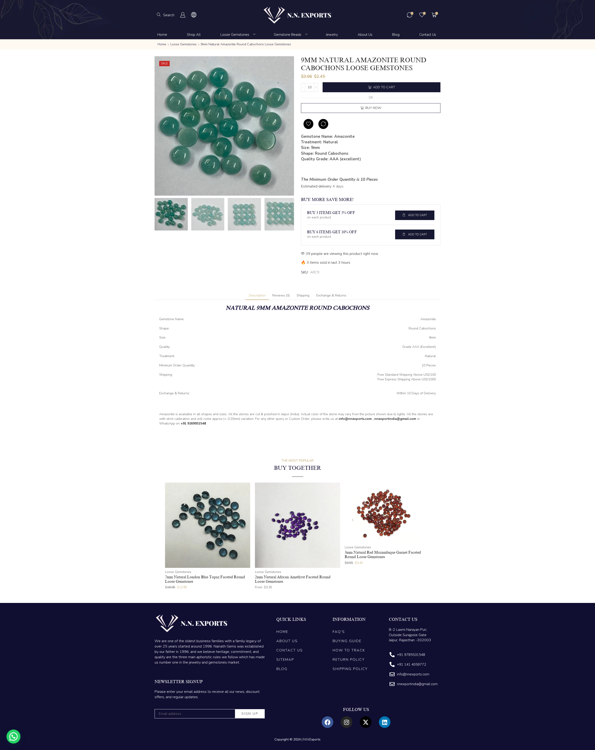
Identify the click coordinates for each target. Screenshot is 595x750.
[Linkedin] (384, 722)
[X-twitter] (365, 722)
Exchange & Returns (331, 295)
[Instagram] (346, 722)
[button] (165, 15)
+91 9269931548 (193, 423)
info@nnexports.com (355, 419)
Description (257, 295)
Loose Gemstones (183, 44)
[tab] (257, 295)
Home (162, 44)
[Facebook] (327, 722)
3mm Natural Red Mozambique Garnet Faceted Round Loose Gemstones (383, 554)
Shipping (303, 295)
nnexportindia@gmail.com (395, 419)
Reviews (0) (281, 295)
